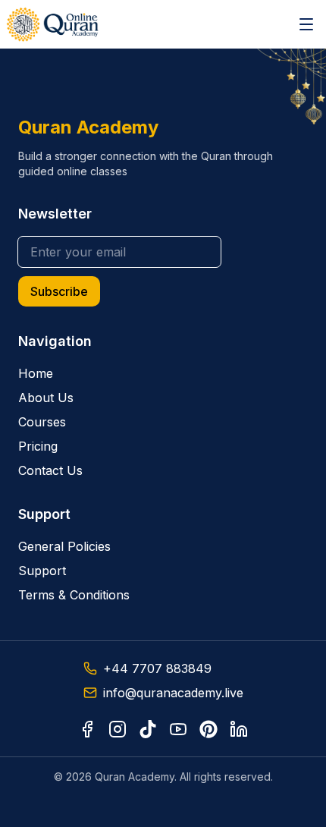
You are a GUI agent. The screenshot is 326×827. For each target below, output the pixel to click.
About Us (46, 397)
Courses (42, 421)
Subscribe (59, 291)
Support (42, 570)
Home (35, 373)
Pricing (38, 446)
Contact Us (50, 470)
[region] (163, 413)
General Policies (64, 546)
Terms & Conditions (74, 594)
